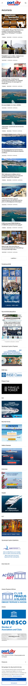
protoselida (17, 341)
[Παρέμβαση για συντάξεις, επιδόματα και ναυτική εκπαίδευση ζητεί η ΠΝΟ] (14, 47)
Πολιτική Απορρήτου (17, 676)
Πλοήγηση (4, 662)
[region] (14, 675)
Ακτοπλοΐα (9, 37)
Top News (4, 37)
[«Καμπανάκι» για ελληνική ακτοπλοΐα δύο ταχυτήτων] (14, 118)
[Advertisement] (14, 637)
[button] (2, 3)
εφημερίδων (13, 341)
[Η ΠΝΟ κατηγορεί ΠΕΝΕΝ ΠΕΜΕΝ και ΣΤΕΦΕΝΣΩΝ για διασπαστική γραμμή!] (14, 215)
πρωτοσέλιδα (8, 341)
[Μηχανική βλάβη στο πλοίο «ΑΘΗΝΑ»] (14, 96)
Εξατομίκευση (14, 683)
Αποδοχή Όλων (14, 679)
